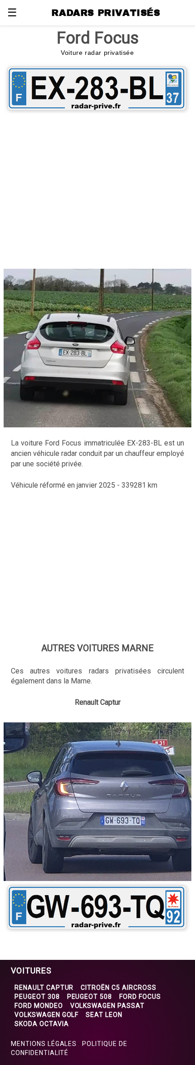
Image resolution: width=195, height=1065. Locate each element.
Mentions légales (44, 1043)
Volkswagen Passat (107, 1005)
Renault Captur (44, 987)
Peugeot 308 (37, 996)
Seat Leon (104, 1014)
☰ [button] (12, 12)
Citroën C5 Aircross (118, 987)
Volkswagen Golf (46, 1014)
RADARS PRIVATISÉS (106, 13)
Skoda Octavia (41, 1023)
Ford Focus (140, 996)
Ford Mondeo (39, 1005)
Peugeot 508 (89, 996)
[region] (97, 189)
